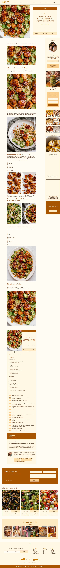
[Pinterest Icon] (52, 66)
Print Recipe (25, 349)
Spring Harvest (25, 491)
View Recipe (15, 511)
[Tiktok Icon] (53, 66)
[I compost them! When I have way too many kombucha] (43, 531)
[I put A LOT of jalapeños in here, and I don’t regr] (34, 531)
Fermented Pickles (53, 87)
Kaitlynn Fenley (45, 23)
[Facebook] (14, 463)
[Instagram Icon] (51, 66)
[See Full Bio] (28, 456)
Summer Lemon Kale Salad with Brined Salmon (15, 287)
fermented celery (11, 240)
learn (53, 210)
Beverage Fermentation (53, 196)
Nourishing (6, 491)
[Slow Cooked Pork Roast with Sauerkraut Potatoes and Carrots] (53, 166)
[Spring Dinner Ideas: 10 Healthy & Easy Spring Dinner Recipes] (30, 500)
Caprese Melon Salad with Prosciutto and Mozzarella (49, 514)
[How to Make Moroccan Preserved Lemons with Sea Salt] (53, 144)
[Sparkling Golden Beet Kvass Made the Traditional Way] (53, 188)
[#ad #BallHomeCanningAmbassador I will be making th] (52, 531)
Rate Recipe (45, 33)
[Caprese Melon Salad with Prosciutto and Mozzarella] (49, 500)
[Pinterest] (18, 463)
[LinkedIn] (20, 463)
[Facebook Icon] (54, 66)
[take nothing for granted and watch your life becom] (25, 531)
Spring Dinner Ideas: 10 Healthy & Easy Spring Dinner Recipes (30, 514)
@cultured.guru (27, 443)
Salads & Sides (25, 511)
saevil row (32, 566)
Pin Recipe (32, 349)
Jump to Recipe (37, 33)
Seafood (45, 8)
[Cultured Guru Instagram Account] (54, 2)
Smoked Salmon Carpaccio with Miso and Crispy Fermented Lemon (18, 288)
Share (53, 33)
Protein (53, 174)
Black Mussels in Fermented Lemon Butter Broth (11, 514)
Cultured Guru (24, 566)
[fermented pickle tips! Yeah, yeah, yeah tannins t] (17, 531)
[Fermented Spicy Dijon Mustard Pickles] (53, 79)
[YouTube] (19, 463)
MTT (35, 566)
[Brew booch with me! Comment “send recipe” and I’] (8, 531)
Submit (53, 104)
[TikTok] (17, 463)
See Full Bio (26, 456)
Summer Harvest (44, 491)
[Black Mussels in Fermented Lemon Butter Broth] (11, 500)
